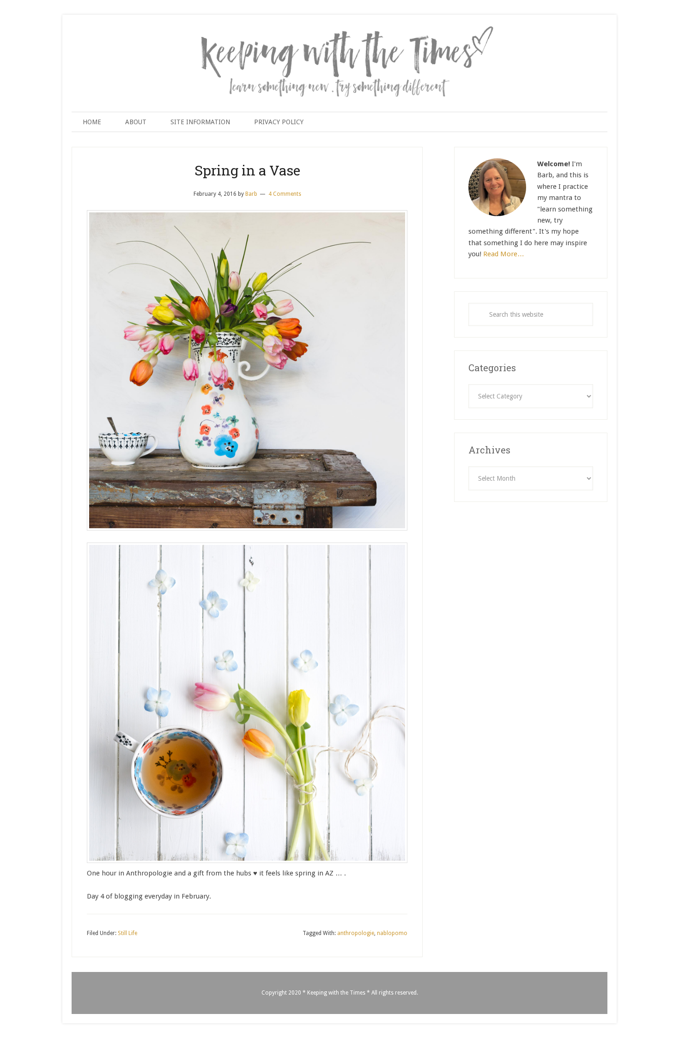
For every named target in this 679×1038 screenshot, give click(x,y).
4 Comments (284, 194)
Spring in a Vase (247, 170)
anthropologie (355, 933)
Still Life (127, 933)
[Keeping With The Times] (339, 35)
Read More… (503, 254)
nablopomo (392, 933)
